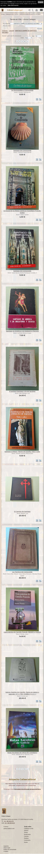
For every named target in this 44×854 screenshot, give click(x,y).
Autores (26, 830)
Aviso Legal (7, 847)
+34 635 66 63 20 (10, 823)
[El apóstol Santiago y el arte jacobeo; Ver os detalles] (22, 390)
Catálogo (5, 30)
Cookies (6, 851)
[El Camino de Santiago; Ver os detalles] (22, 501)
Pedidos (26, 838)
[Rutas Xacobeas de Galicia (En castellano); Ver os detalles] (22, 751)
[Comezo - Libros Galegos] (2, 10)
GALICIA (16, 14)
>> (27, 41)
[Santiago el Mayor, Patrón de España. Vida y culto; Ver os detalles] (22, 450)
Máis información (13, 5)
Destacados (27, 834)
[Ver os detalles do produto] (40, 100)
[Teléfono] (33, 11)
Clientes (26, 836)
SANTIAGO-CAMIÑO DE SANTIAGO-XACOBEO (30, 14)
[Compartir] (30, 11)
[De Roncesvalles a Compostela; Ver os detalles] (22, 89)
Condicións (27, 840)
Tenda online (27, 826)
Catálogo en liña (9, 14)
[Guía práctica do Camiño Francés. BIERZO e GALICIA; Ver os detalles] (22, 631)
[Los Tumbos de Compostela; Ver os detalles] (22, 570)
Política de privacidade (10, 849)
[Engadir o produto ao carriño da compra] (37, 100)
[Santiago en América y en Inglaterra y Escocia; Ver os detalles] (22, 330)
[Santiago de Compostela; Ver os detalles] (22, 149)
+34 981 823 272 (9, 821)
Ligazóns (6, 846)
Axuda (26, 842)
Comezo (3, 14)
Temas (26, 832)
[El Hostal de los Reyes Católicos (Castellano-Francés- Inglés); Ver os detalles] (22, 209)
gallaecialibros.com (9, 828)
